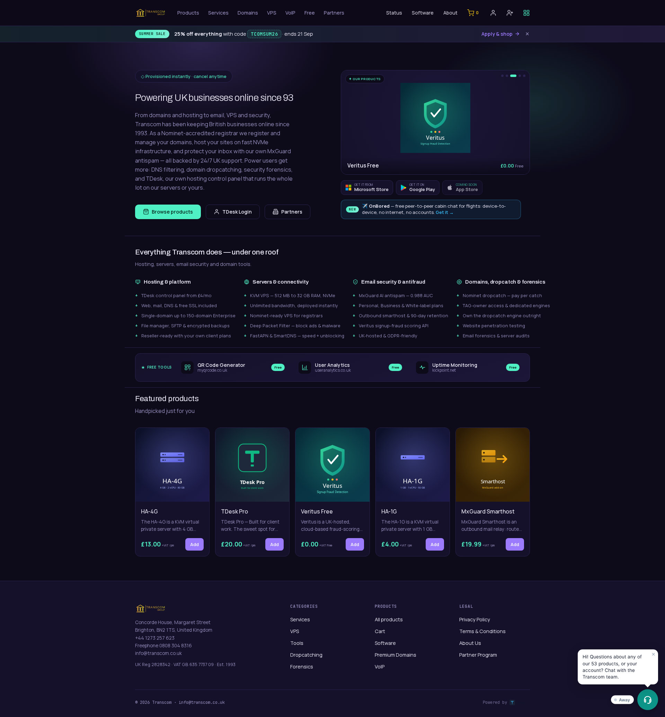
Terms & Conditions (482, 631)
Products (188, 12)
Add (194, 544)
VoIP (290, 12)
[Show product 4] (519, 76)
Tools (296, 643)
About (450, 12)
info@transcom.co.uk (158, 653)
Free (309, 12)
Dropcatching (306, 654)
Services (218, 12)
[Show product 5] (524, 76)
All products (389, 619)
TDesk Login (237, 211)
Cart (380, 631)
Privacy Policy (474, 619)
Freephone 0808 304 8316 (163, 645)
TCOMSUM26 (264, 34)
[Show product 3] (513, 76)
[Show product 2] (507, 76)
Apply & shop (497, 34)
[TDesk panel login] (526, 12)
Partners (334, 12)
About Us (470, 643)
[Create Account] (509, 12)
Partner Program (478, 654)
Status (394, 12)
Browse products (172, 211)
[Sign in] (493, 12)
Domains (248, 12)
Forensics (301, 666)
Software (423, 12)
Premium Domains (395, 654)
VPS (271, 12)
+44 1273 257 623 (155, 638)
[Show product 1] (502, 76)
